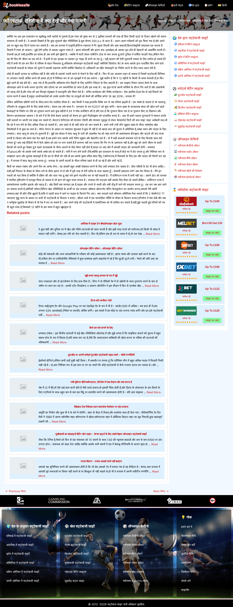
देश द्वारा (195, 5)
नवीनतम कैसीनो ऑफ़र (134, 535)
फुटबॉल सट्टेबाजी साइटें (189, 94)
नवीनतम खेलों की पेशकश (189, 170)
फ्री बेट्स (178, 5)
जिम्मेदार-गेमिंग (188, 571)
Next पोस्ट (161, 491)
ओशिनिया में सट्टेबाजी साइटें (191, 63)
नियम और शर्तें (188, 545)
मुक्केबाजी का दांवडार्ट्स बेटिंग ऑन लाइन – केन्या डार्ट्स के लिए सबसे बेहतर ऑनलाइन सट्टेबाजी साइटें (101, 434)
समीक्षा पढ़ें (186, 209)
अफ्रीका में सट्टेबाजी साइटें (190, 50)
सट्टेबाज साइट (114, 604)
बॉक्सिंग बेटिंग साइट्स (187, 113)
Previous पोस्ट (15, 491)
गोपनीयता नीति (188, 535)
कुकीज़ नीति (187, 553)
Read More (153, 233)
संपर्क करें (186, 580)
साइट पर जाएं (212, 210)
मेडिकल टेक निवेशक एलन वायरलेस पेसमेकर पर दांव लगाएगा (101, 406)
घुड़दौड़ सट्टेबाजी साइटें (189, 126)
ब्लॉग (210, 5)
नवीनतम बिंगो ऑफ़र (187, 158)
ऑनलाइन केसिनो (156, 5)
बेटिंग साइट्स (133, 5)
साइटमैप (185, 589)
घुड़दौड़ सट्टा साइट (74, 580)
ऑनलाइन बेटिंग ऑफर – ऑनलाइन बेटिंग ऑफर (101, 248)
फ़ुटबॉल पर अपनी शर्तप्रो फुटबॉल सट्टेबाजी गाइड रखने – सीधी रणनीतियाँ (101, 354)
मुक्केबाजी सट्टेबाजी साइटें (78, 562)
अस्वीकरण (186, 562)
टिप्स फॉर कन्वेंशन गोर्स (101, 300)
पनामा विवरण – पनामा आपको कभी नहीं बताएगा (101, 461)
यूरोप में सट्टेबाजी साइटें (18, 553)
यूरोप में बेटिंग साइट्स (187, 56)
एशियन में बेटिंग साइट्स (188, 44)
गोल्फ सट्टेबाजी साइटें (188, 101)
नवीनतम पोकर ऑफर (187, 164)
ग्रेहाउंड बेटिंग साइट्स (75, 571)
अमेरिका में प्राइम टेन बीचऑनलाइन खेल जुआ (101, 223)
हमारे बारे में (186, 526)
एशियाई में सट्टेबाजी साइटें (19, 535)
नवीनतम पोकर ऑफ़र (133, 562)
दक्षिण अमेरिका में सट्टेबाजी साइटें (193, 69)
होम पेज (114, 5)
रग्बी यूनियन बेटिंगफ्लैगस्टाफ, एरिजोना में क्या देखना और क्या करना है (101, 382)
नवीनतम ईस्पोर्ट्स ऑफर (189, 177)
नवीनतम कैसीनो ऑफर (188, 145)
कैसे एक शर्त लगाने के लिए (101, 327)
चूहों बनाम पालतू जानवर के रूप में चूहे (101, 275)
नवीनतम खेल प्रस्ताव (133, 571)
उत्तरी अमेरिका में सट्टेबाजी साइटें (193, 75)
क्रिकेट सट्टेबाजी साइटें (189, 107)
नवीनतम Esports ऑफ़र (135, 580)
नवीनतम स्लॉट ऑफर (187, 151)
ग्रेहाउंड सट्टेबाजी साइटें (189, 120)
